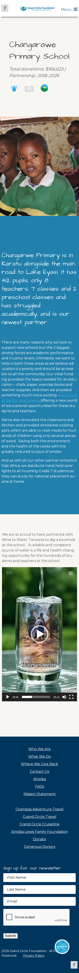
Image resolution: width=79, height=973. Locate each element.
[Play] (7, 697)
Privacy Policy (33, 956)
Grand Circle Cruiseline (39, 824)
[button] (39, 634)
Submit (10, 936)
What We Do (39, 756)
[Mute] (64, 697)
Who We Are (39, 749)
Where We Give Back (39, 764)
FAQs (39, 786)
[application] (39, 634)
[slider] (36, 697)
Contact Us (39, 771)
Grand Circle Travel (39, 817)
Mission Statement (39, 794)
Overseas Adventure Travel (40, 809)
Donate (39, 839)
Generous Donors (39, 847)
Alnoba (39, 779)
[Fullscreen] (71, 697)
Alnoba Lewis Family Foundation (39, 832)
